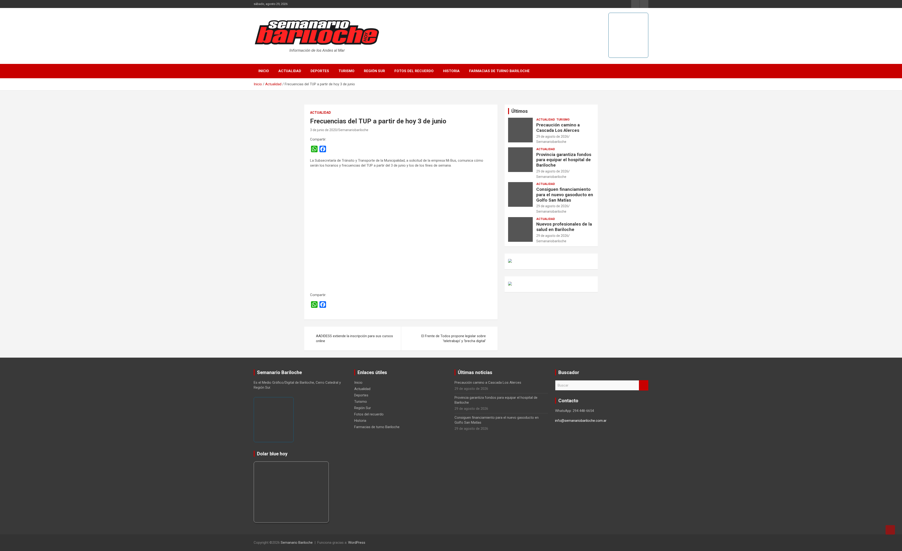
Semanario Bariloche (297, 542)
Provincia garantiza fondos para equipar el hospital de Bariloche (563, 160)
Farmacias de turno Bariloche (499, 71)
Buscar (643, 385)
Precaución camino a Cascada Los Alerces (558, 127)
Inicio (263, 71)
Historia (451, 71)
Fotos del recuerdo (414, 71)
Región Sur (374, 71)
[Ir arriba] (890, 530)
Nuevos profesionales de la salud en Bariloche (564, 226)
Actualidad (289, 71)
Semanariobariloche (353, 130)
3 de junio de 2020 (323, 130)
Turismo (346, 71)
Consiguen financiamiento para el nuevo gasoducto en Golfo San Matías (564, 195)
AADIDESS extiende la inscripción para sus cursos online (354, 338)
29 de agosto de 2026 (552, 136)
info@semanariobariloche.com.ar (581, 420)
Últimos (519, 111)
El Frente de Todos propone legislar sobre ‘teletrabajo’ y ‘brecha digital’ (453, 338)
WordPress (356, 542)
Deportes (320, 71)
